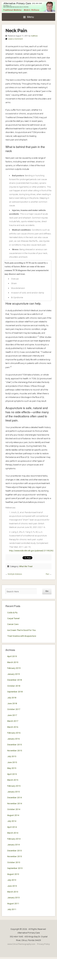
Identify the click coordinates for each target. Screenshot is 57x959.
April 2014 (12, 827)
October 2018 (13, 686)
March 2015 (12, 780)
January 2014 (13, 844)
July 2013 (11, 880)
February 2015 (14, 786)
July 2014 (11, 821)
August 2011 (13, 903)
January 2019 (13, 674)
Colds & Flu (12, 612)
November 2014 (14, 803)
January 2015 (13, 791)
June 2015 (12, 762)
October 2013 (13, 862)
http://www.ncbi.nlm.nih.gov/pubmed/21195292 (31, 550)
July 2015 (11, 756)
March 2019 (12, 662)
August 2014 (13, 815)
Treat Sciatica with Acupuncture (21, 636)
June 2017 (12, 715)
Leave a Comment (15, 39)
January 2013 (13, 897)
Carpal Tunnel (13, 618)
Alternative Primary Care (28, 7)
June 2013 (12, 886)
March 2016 (12, 727)
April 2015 (12, 774)
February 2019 (14, 668)
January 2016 (13, 738)
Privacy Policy (43, 944)
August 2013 (13, 874)
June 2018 (12, 703)
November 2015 (14, 750)
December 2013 (14, 850)
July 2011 (11, 909)
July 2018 (11, 697)
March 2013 (12, 891)
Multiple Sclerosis (15, 574)
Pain (47, 574)
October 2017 (13, 709)
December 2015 (14, 744)
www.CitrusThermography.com (21, 944)
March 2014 (12, 833)
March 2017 (12, 721)
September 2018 (15, 691)
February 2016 (14, 733)
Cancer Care (12, 624)
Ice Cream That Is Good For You (21, 630)
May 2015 (11, 768)
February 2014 (14, 839)
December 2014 (14, 797)
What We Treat (26, 566)
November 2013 (14, 856)
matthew (34, 36)
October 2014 (13, 809)
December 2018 (14, 680)
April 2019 (12, 656)
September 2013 (15, 868)
